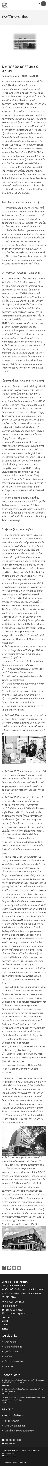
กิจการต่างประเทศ (14, 1361)
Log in (25, 1462)
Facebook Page (12, 1439)
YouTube (9, 1443)
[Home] (5, 5)
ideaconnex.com (9, 1453)
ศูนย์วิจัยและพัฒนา (14, 1351)
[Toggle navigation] (43, 3)
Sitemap (9, 1366)
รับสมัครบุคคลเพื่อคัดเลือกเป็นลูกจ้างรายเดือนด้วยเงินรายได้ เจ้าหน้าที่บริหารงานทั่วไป (23, 1381)
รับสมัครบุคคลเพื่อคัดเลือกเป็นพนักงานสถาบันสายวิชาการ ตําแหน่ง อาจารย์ (23, 1390)
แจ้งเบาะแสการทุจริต (15, 1425)
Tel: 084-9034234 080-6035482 (13, 1304)
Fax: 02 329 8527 (13, 1309)
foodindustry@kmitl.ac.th (18, 1313)
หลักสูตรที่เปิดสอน (13, 1346)
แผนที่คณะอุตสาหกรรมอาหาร (19, 1430)
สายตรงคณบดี (12, 1420)
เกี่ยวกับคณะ (11, 1341)
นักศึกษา (9, 1356)
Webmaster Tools (9, 1462)
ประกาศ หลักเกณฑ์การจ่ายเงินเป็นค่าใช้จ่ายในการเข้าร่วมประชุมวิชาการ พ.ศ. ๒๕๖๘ (24, 1399)
